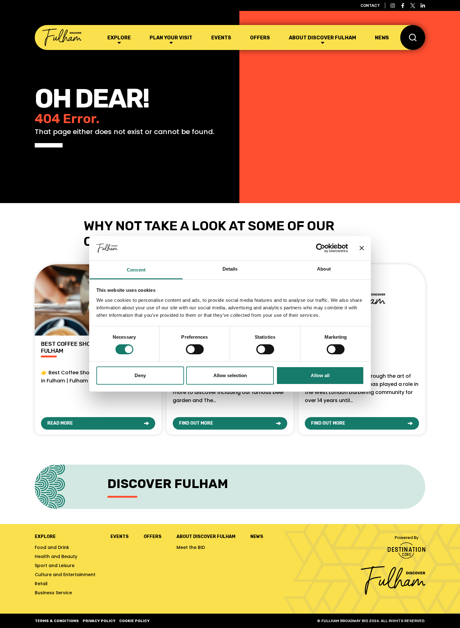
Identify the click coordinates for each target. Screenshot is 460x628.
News (382, 38)
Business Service (53, 593)
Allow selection (230, 375)
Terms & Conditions (57, 621)
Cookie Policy (134, 621)
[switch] (195, 349)
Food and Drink (52, 547)
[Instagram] (392, 5)
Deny (140, 375)
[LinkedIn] (422, 5)
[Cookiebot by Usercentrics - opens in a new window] (320, 248)
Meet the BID (190, 547)
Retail (41, 584)
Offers (260, 38)
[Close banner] (362, 248)
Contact (370, 5)
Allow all (320, 375)
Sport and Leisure (54, 565)
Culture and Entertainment (65, 574)
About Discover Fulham (322, 38)
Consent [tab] (136, 269)
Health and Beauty (56, 556)
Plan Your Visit (171, 38)
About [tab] (324, 269)
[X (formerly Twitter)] (412, 5)
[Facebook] (402, 5)
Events (221, 38)
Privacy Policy (99, 621)
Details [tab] (230, 269)
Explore (119, 38)
